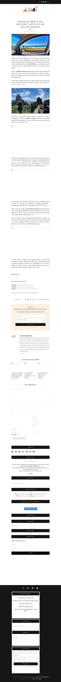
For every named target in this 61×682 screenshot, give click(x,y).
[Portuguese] (12, 451)
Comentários (17, 299)
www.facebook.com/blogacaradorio (25, 287)
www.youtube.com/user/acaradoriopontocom (27, 288)
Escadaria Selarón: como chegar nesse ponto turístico (25, 600)
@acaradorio (30, 285)
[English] (19, 451)
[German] (27, 451)
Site (12, 412)
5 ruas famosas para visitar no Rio (25, 598)
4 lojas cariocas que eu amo (25, 603)
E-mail (13, 408)
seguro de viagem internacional (19, 84)
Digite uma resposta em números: (13, 430)
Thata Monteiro (44, 299)
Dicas (30, 19)
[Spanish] (16, 451)
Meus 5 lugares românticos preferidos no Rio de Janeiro (30, 375)
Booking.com (14, 525)
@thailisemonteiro (21, 285)
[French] (23, 451)
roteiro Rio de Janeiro (17, 292)
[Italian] (30, 451)
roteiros (27, 292)
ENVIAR (30, 553)
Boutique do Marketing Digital (42, 676)
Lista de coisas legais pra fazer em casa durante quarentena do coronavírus (17, 375)
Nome (13, 404)
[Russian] (34, 451)
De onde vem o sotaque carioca (25, 606)
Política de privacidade (36, 678)
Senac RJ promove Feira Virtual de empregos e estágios (43, 375)
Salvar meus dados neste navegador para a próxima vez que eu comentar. (35, 421)
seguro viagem (34, 292)
